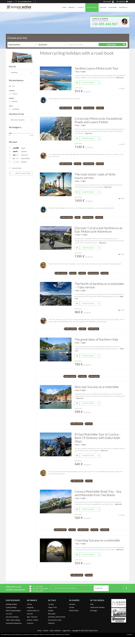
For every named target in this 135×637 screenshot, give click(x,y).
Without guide (89, 108)
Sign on (98, 588)
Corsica (14, 94)
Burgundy (30, 607)
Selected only (16, 168)
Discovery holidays (12, 617)
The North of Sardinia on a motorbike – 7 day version (99, 285)
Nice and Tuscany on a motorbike (97, 387)
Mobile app (105, 530)
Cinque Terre (52, 607)
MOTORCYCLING (91, 7)
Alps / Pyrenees (32, 617)
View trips (111, 44)
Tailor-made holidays (13, 620)
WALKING (71, 7)
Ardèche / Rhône (32, 620)
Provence (30, 623)
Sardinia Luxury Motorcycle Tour (96, 68)
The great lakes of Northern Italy (96, 339)
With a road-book (66, 108)
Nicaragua (93, 611)
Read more (119, 78)
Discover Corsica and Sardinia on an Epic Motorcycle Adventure (99, 229)
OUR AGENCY (123, 7)
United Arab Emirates (97, 607)
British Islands (74, 611)
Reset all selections (23, 173)
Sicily (78, 217)
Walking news (38, 591)
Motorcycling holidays (13, 611)
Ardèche (15, 101)
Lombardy (15, 109)
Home (39, 631)
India (91, 604)
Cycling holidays (11, 607)
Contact (45, 631)
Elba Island (51, 614)
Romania (72, 604)
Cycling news (38, 586)
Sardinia (78, 108)
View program (88, 82)
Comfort (100, 108)
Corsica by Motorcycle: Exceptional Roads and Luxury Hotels (98, 120)
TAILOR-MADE (112, 7)
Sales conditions (55, 631)
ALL (13, 86)
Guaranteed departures (14, 623)
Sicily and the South (54, 620)
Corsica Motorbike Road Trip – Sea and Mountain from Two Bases (98, 493)
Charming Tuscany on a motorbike (97, 540)
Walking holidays (11, 604)
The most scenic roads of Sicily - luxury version (96, 176)
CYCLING (80, 7)
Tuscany (89, 424)
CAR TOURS (103, 7)
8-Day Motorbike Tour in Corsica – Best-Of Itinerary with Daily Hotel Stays (98, 437)
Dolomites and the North (56, 617)
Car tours (9, 614)
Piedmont (51, 623)
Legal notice (66, 631)
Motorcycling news (40, 589)
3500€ (31, 135)
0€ (9, 135)
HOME (64, 7)
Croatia (71, 607)
